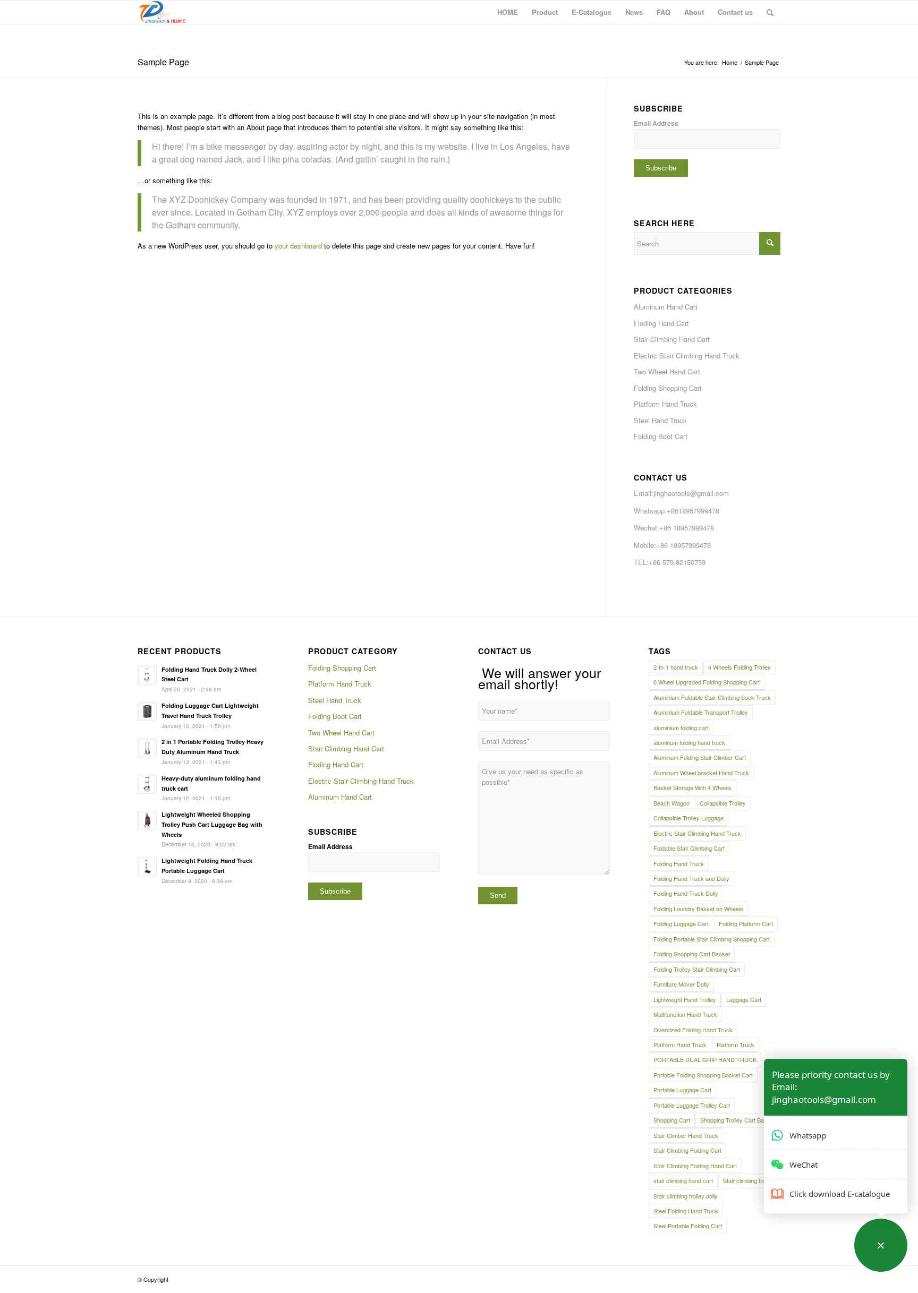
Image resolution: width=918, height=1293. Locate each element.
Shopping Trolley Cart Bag (733, 1120)
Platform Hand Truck (665, 404)
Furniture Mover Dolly (681, 984)
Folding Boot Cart (660, 436)
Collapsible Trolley (723, 803)
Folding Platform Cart (746, 923)
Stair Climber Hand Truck (685, 1135)
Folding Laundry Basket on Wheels (698, 908)
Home (729, 62)
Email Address (656, 123)
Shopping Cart (671, 1120)
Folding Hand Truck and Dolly (691, 878)
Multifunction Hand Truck (685, 1014)
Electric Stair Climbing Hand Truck (687, 355)
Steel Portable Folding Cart (687, 1225)
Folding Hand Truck (678, 863)
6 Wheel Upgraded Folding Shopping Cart (706, 682)
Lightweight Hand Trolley (684, 999)
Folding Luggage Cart (681, 923)
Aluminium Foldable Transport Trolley (700, 712)
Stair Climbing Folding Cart (687, 1150)
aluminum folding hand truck (689, 742)
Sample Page (163, 62)
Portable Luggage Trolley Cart (691, 1105)
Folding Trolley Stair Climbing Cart (696, 969)
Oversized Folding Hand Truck (693, 1029)
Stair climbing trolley (748, 1180)
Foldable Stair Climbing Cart (689, 848)
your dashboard (298, 246)
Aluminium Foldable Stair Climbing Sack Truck (712, 697)
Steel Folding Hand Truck (685, 1210)
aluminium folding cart (681, 727)
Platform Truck (735, 1044)
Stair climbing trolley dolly (685, 1196)
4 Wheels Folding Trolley (739, 667)
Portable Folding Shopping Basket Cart (703, 1075)
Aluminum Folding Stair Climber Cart (699, 757)
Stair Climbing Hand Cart (672, 339)
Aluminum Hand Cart (666, 307)
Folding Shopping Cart (668, 388)
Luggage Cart (743, 999)
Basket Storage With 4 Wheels (692, 787)
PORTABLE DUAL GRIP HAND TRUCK (704, 1059)
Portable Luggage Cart (682, 1089)
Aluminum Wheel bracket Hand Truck (701, 772)
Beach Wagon (671, 803)
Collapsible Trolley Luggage (688, 818)
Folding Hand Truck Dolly (685, 893)
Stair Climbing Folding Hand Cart (695, 1165)
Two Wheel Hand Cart (667, 371)
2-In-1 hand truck (675, 667)
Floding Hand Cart (661, 323)
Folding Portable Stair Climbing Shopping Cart (711, 939)
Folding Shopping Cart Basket (691, 953)
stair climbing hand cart (683, 1180)
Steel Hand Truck (660, 420)
